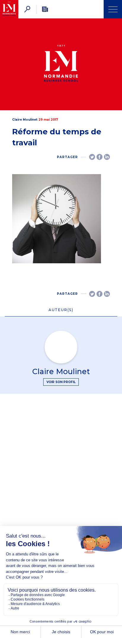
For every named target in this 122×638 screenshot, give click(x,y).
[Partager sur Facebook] (99, 157)
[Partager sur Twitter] (92, 157)
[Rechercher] (27, 9)
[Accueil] (9, 9)
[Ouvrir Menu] (113, 9)
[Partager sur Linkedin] (107, 157)
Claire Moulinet (24, 120)
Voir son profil (61, 382)
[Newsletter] (45, 9)
